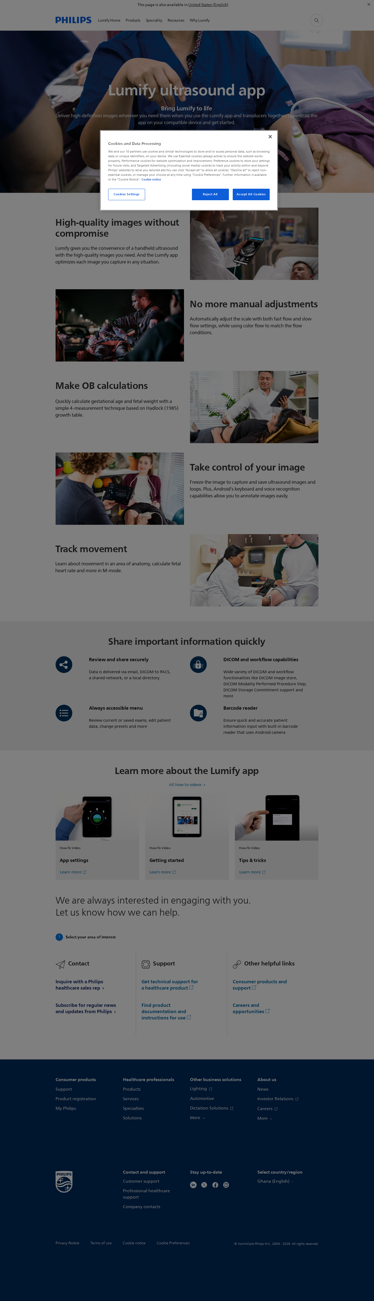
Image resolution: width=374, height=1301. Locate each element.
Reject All (210, 194)
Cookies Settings (127, 194)
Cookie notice (151, 179)
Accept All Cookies (251, 194)
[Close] (270, 137)
